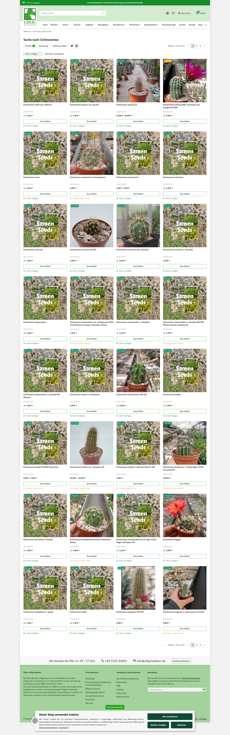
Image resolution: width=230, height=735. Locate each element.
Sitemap (119, 689)
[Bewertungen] (28, 111)
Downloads (90, 678)
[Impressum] (168, 13)
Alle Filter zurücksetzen (54, 54)
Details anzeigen (158, 725)
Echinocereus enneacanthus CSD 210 (131, 394)
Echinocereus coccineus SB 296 (83, 249)
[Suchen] (103, 13)
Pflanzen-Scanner (92, 688)
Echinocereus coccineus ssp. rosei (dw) (132, 249)
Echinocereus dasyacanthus (34, 322)
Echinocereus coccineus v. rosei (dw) (178, 249)
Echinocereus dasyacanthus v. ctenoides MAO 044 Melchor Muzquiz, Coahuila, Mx (183, 323)
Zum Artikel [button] (45, 121)
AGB (118, 686)
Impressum (121, 693)
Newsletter (90, 699)
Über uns (89, 703)
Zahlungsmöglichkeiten (95, 692)
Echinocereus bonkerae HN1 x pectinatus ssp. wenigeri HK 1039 (181, 106)
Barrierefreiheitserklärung (127, 678)
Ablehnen (181, 725)
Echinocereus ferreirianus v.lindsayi (38, 539)
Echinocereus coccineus (33, 249)
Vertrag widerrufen (115, 707)
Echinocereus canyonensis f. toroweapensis (88, 177)
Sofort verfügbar (31, 54)
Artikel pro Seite (59, 46)
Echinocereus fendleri (172, 394)
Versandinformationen (94, 696)
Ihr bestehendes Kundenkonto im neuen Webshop (98, 683)
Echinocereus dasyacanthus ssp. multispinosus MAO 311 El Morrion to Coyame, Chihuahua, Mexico (91, 323)
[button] (173, 13)
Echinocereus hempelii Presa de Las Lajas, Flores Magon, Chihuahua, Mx (136, 541)
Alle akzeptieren (170, 716)
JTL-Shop (203, 719)
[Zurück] (188, 46)
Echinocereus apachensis (126, 105)
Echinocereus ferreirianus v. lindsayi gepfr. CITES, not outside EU (183, 468)
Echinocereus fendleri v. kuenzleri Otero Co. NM (135, 467)
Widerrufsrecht (122, 696)
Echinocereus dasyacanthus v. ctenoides (132, 322)
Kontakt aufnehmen (181, 661)
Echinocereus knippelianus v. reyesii (38, 612)
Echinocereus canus (31, 177)
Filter (30, 46)
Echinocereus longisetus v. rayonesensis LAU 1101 (183, 612)
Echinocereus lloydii (78, 612)
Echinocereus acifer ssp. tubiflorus (37, 105)
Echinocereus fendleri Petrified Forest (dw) (40, 467)
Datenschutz (121, 682)
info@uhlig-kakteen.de (151, 661)
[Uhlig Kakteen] (29, 17)
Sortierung (43, 46)
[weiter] (204, 46)
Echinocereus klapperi (172, 539)
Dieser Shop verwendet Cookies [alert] (59, 714)
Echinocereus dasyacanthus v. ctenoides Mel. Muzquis (41, 396)
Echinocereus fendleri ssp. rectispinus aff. (87, 467)
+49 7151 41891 (116, 661)
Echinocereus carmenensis (127, 177)
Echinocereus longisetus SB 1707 (130, 612)
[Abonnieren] (204, 689)
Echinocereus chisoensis (173, 177)
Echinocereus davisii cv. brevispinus (85, 394)
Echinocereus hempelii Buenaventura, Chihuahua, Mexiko (90, 541)
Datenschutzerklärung (191, 678)
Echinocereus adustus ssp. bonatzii (84, 105)
